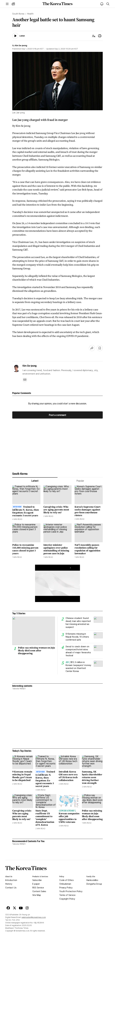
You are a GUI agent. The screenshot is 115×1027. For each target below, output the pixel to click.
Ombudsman (65, 884)
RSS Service (38, 887)
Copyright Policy (67, 899)
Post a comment (57, 415)
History (8, 884)
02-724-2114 (14, 920)
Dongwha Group (94, 884)
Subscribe (37, 880)
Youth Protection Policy (70, 891)
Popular (80, 480)
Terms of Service (67, 895)
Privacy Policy (65, 887)
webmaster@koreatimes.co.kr (34, 917)
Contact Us (10, 887)
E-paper (36, 884)
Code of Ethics (66, 880)
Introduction (11, 880)
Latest (34, 480)
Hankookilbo (92, 880)
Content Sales (39, 891)
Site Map (36, 895)
